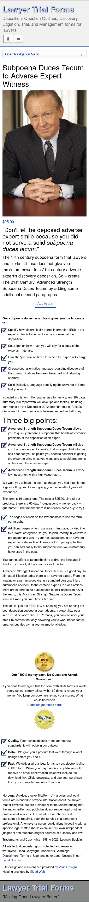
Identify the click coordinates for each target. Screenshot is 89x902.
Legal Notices (11, 860)
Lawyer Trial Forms (38, 9)
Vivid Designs (68, 867)
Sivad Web (37, 871)
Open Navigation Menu (22, 54)
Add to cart (45, 303)
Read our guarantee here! (44, 704)
